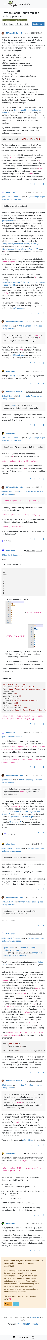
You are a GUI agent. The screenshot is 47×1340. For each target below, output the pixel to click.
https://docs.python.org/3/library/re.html (18, 249)
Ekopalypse (10, 1223)
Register (8, 1304)
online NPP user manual (20, 817)
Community (24, 4)
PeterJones (10, 192)
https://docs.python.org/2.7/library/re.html (19, 244)
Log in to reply (38, 24)
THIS (11, 375)
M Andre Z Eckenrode (14, 33)
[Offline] (4, 33)
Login (16, 1304)
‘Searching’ (13, 822)
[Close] (42, 1260)
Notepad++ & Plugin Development (16, 20)
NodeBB (21, 1324)
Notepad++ (34, 1317)
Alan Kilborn (10, 371)
